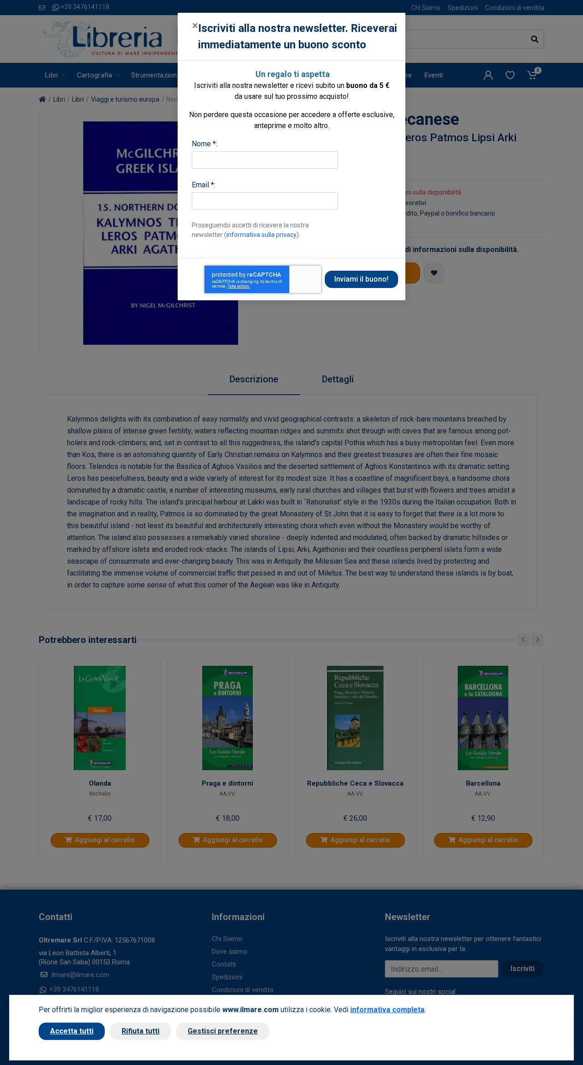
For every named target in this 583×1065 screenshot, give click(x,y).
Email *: (203, 184)
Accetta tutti (71, 1031)
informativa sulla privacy (261, 234)
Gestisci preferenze (223, 1031)
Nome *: (204, 143)
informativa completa (387, 1009)
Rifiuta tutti (140, 1031)
